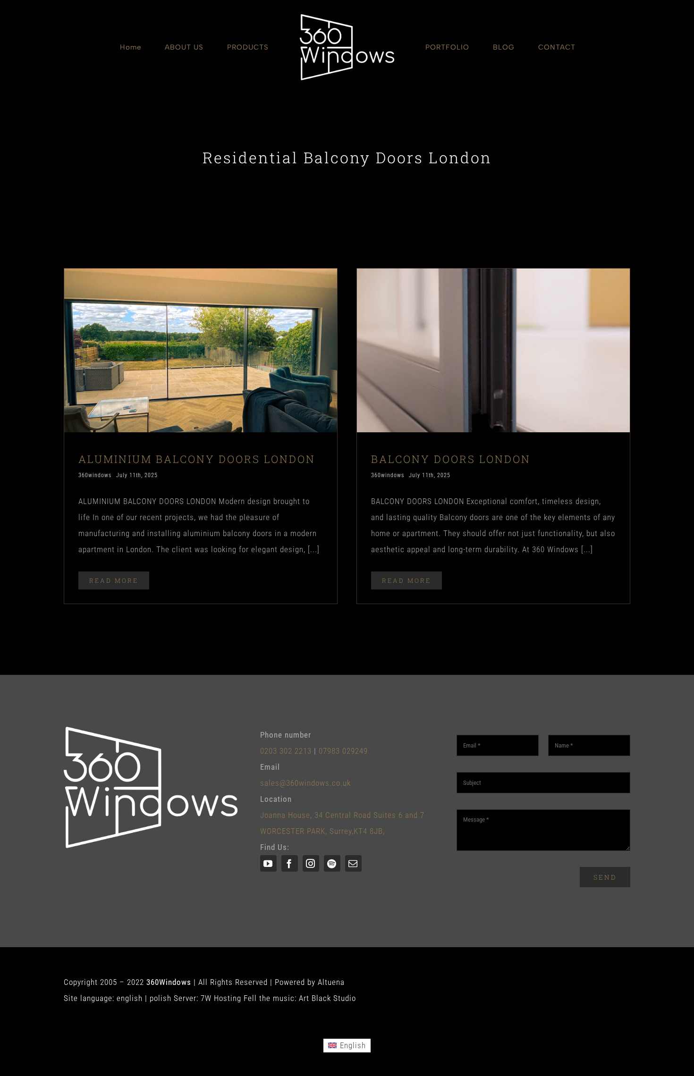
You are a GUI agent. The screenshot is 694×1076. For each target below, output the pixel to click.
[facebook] (289, 863)
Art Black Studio (327, 998)
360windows (94, 475)
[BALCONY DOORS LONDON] (493, 276)
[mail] (353, 863)
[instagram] (311, 863)
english (130, 998)
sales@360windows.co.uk (305, 783)
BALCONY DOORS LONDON (451, 459)
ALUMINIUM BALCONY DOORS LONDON (196, 459)
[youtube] (268, 863)
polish (160, 998)
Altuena (331, 982)
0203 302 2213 (286, 751)
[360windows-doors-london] (347, 18)
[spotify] (332, 863)
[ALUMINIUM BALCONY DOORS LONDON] (200, 276)
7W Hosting (221, 998)
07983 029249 (343, 751)
